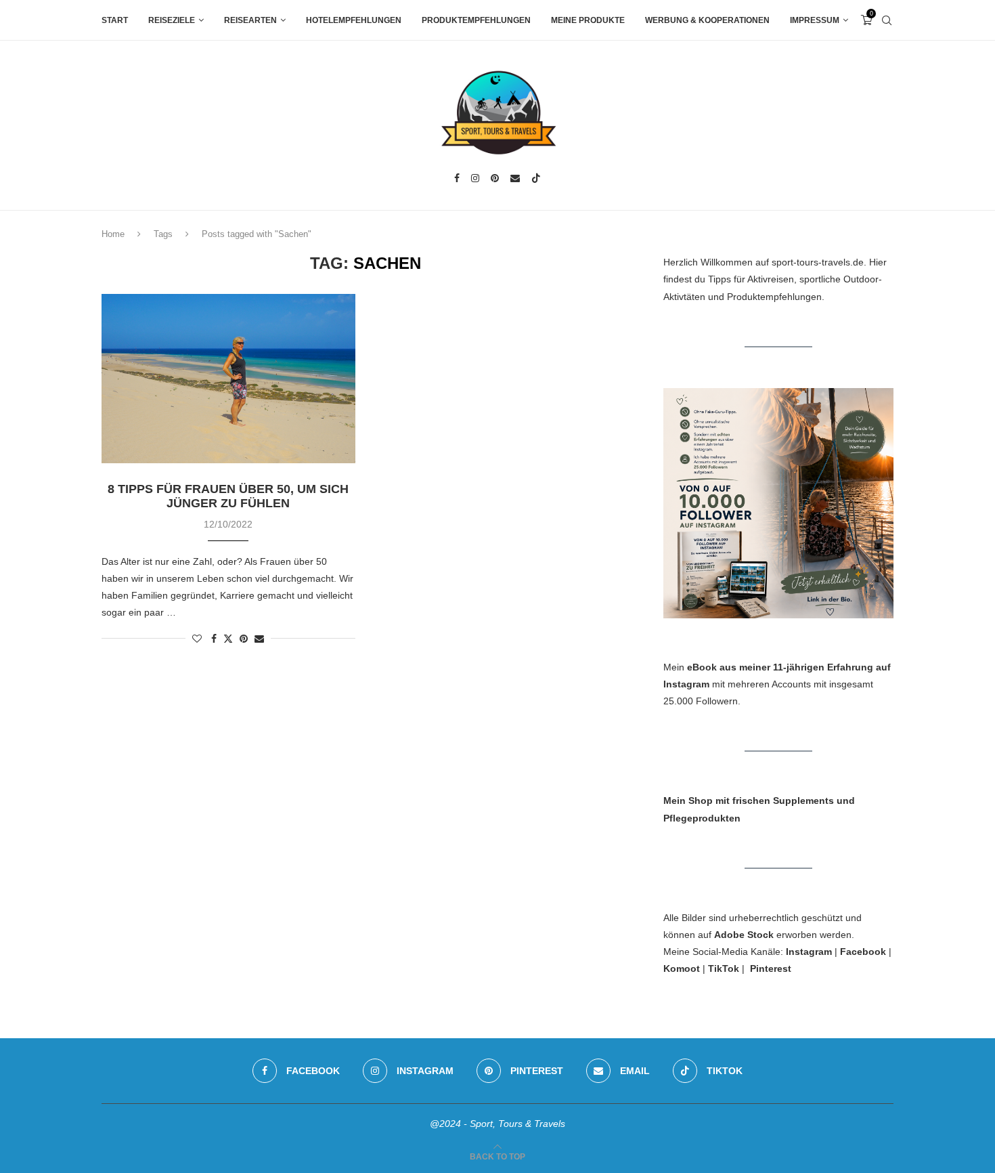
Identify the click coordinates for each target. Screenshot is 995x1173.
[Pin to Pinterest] (244, 638)
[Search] (886, 20)
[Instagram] (475, 178)
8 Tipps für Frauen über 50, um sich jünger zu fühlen (228, 496)
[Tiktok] (536, 178)
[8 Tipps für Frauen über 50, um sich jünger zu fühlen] (228, 378)
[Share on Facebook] (214, 638)
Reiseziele (171, 20)
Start (115, 20)
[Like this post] (197, 638)
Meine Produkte (588, 20)
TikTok (723, 968)
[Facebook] (457, 178)
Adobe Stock (744, 934)
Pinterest (770, 968)
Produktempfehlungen (476, 20)
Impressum (814, 20)
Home (113, 234)
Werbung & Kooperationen (707, 20)
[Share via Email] (259, 638)
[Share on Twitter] (228, 638)
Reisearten (250, 20)
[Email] (515, 178)
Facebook (863, 951)
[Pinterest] (495, 178)
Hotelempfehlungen (353, 20)
